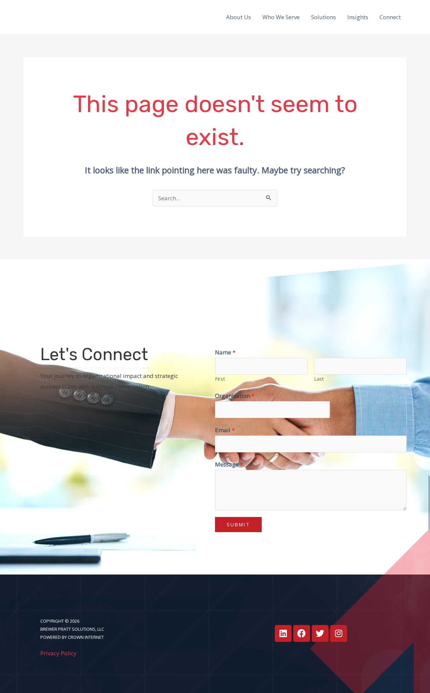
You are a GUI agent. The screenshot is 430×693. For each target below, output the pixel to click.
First (220, 379)
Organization (234, 396)
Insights (357, 17)
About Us (238, 17)
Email (225, 430)
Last (319, 379)
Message (229, 464)
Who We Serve (281, 17)
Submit (238, 524)
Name (225, 352)
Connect (390, 17)
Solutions (323, 17)
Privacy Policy (58, 653)
